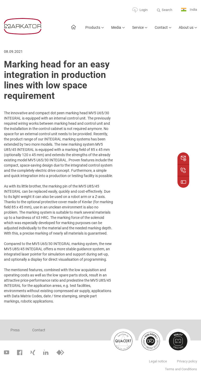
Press (15, 330)
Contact (161, 27)
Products (92, 27)
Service (138, 27)
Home (73, 30)
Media (116, 27)
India (193, 10)
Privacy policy (187, 361)
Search (167, 10)
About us (186, 27)
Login (143, 10)
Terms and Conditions (181, 369)
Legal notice (158, 361)
